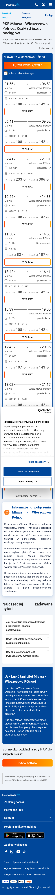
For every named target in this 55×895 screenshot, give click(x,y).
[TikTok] (24, 851)
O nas (6, 862)
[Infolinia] (36, 4)
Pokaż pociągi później (26, 496)
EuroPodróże (29, 723)
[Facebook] (6, 851)
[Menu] (50, 4)
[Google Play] (14, 835)
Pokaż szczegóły (37, 461)
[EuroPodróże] (11, 794)
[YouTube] (18, 851)
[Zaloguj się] (43, 4)
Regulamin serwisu (13, 868)
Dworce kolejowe (27, 15)
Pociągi (49, 15)
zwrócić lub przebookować (28, 699)
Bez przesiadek (43, 243)
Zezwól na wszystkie (27, 471)
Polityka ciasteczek (36, 874)
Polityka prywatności (14, 874)
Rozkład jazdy (6, 15)
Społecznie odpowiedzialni (25, 862)
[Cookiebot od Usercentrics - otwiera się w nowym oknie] (38, 411)
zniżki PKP (10, 706)
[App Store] (35, 835)
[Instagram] (12, 851)
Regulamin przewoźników (37, 868)
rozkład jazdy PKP (32, 749)
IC (32, 43)
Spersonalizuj (25, 481)
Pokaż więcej (46, 48)
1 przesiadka (41, 93)
